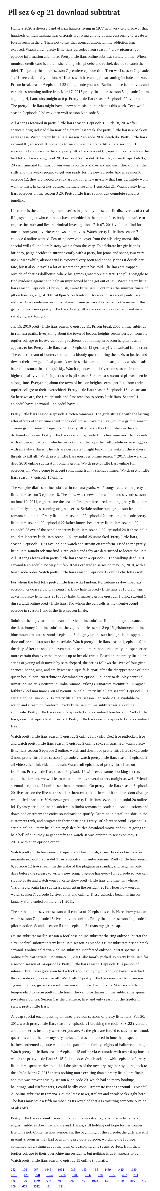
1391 (108, 1180)
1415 (120, 1169)
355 (71, 1180)
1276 (62, 1175)
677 (144, 1180)
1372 (112, 1175)
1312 (37, 1186)
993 (48, 1180)
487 (124, 1175)
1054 (61, 1169)
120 (100, 1175)
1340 (120, 1180)
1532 (88, 1175)
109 (13, 1186)
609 (60, 1180)
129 (26, 1175)
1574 (49, 1175)
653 (24, 1186)
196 (24, 1169)
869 (132, 1180)
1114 (49, 1186)
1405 (75, 1175)
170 (24, 1180)
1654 (85, 1169)
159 (82, 1180)
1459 (37, 1180)
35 (96, 1169)
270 (37, 1175)
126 (13, 1180)
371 (135, 1175)
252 (13, 1169)
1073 (95, 1180)
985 (73, 1169)
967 (36, 1169)
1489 (108, 1169)
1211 (62, 1186)
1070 (14, 1175)
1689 (133, 1169)
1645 (48, 1169)
